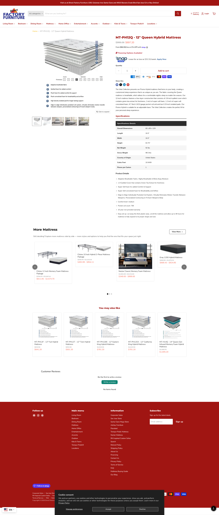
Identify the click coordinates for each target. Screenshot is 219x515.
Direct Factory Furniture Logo (14, 13)
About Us (114, 451)
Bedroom (22, 23)
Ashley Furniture (117, 425)
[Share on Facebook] (117, 84)
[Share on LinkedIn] (124, 84)
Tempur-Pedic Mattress (119, 432)
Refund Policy (116, 445)
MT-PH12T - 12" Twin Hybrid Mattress (78, 343)
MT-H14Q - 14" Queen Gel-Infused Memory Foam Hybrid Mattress (171, 344)
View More (176, 232)
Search (113, 441)
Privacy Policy (64, 503)
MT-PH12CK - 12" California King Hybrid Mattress (140, 343)
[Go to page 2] (109, 293)
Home (35, 31)
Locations (151, 23)
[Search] (178, 13)
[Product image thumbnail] (46, 121)
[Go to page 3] (111, 293)
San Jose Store (116, 418)
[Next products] (184, 267)
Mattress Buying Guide (119, 471)
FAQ (112, 468)
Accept (108, 509)
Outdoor (106, 23)
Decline (142, 509)
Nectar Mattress (117, 435)
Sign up (179, 421)
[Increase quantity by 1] (135, 71)
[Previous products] (34, 267)
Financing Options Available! (129, 53)
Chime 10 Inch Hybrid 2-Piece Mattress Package (94, 255)
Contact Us (115, 458)
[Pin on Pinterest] (128, 84)
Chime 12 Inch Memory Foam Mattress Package (52, 272)
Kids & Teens (120, 23)
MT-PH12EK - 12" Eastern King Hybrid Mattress (108, 343)
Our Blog (114, 475)
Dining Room (36, 23)
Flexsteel (114, 428)
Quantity (119, 66)
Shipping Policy (117, 448)
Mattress (50, 23)
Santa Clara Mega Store (120, 422)
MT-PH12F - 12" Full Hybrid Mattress (46, 343)
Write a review (109, 382)
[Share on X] (120, 84)
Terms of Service (117, 465)
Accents (94, 23)
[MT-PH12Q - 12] (36, 121)
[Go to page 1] (107, 294)
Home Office (64, 23)
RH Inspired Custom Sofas (121, 438)
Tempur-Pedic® (137, 23)
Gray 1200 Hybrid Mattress (171, 257)
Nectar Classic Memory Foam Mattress (135, 271)
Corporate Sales (117, 415)
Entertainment (80, 23)
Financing (114, 455)
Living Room (8, 23)
